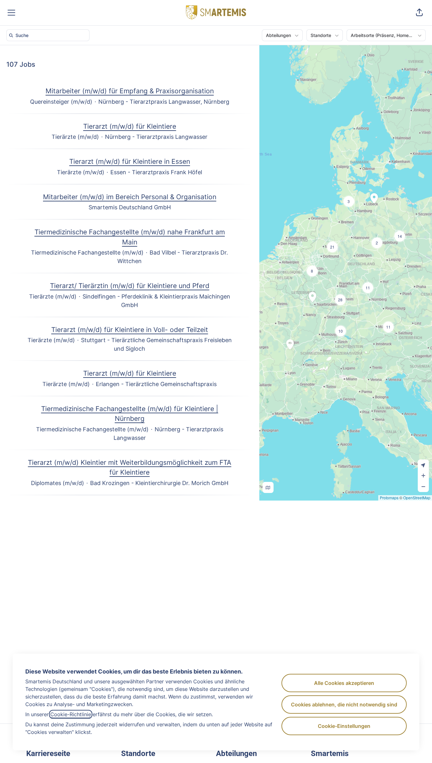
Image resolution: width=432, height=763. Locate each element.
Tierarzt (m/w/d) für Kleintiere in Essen (129, 161)
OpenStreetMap (416, 497)
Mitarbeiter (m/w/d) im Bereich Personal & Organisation (129, 197)
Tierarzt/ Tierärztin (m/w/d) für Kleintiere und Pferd (129, 286)
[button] (419, 13)
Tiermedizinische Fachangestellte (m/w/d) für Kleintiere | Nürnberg (129, 414)
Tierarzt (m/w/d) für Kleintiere (129, 126)
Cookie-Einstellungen (344, 726)
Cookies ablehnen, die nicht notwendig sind (344, 704)
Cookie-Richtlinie (70, 714)
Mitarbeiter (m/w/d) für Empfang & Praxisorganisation (130, 91)
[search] (49, 35)
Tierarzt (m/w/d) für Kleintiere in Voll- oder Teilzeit (129, 330)
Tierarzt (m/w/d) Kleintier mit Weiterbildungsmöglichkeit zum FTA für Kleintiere (129, 467)
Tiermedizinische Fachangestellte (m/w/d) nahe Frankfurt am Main (129, 237)
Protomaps (389, 497)
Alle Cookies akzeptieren (344, 683)
